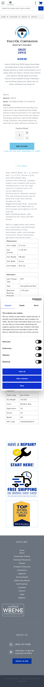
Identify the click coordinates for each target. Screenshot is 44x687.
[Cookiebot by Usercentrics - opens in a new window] (32, 299)
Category (14, 17)
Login (22, 594)
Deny (22, 386)
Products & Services (22, 567)
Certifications (22, 584)
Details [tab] (22, 305)
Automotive (22, 570)
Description (22, 166)
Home (3, 17)
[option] (22, 36)
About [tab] (36, 305)
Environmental (22, 577)
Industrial (22, 574)
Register (22, 598)
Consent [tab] (8, 305)
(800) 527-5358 (23, 644)
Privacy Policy (26, 679)
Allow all (22, 371)
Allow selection (22, 378)
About (22, 553)
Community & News (22, 556)
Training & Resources (22, 560)
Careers (22, 591)
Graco (24, 17)
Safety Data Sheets (22, 581)
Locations (22, 587)
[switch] (38, 348)
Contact (22, 563)
